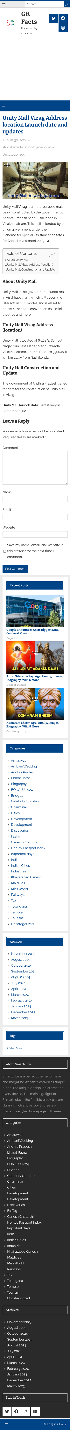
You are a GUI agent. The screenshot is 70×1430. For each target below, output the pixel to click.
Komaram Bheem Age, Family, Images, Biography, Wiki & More (32, 724)
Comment (11, 448)
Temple (17, 912)
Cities (15, 813)
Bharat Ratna (21, 778)
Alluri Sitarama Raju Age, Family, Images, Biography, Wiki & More (34, 678)
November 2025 (23, 954)
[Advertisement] (35, 70)
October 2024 (21, 965)
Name (8, 492)
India (14, 860)
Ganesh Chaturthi (24, 842)
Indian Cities (20, 866)
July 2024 (18, 983)
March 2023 (20, 1018)
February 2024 (21, 1000)
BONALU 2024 (22, 790)
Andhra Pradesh (23, 772)
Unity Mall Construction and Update (31, 269)
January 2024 (21, 1006)
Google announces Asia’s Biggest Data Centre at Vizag (32, 631)
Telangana (19, 906)
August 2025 (20, 960)
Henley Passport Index (28, 848)
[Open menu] (4, 4)
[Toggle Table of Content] (50, 254)
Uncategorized (14, 154)
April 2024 (18, 989)
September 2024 (23, 971)
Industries (18, 871)
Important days (22, 854)
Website (9, 527)
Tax (13, 900)
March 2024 (20, 995)
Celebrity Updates (25, 801)
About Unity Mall (18, 259)
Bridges (17, 795)
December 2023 (23, 1012)
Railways (17, 895)
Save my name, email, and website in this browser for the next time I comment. (35, 551)
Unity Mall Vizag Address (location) (30, 264)
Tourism (17, 918)
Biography (19, 784)
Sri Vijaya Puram (14, 1048)
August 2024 (20, 977)
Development (21, 819)
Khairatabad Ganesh (26, 877)
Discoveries (20, 830)
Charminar (19, 807)
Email (8, 510)
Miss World (19, 889)
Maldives (18, 883)
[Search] (67, 4)
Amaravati (18, 760)
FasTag (16, 836)
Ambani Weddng (24, 766)
